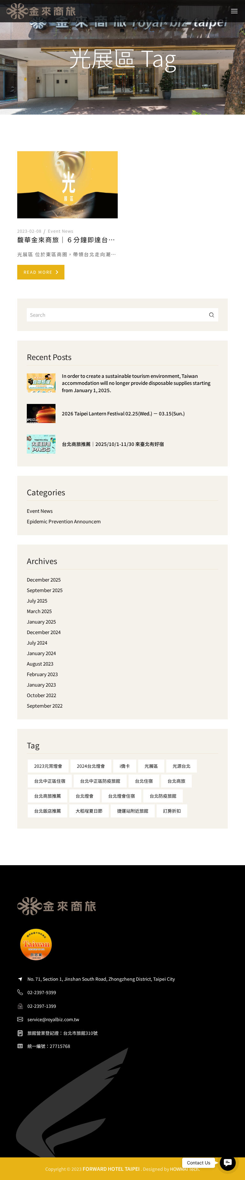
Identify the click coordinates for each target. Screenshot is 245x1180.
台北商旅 (176, 781)
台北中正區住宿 (49, 781)
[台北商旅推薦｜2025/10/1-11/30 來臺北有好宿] (41, 449)
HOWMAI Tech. (185, 1169)
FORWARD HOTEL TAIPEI (111, 1168)
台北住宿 (144, 781)
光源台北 (181, 766)
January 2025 (41, 621)
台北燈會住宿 (121, 796)
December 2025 (44, 579)
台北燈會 (84, 796)
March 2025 (39, 611)
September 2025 (45, 590)
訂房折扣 (172, 811)
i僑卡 (125, 766)
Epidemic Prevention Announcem (64, 521)
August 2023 (40, 663)
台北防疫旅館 (163, 796)
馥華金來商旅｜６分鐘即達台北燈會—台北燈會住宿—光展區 (67, 240)
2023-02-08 (29, 231)
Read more (38, 272)
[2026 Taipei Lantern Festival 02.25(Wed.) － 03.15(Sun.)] (41, 418)
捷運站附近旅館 (132, 811)
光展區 (151, 766)
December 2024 (44, 632)
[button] (228, 1163)
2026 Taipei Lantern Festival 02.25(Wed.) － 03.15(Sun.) (123, 413)
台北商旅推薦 (47, 796)
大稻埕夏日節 (89, 811)
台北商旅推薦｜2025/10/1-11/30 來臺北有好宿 (113, 444)
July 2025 (37, 600)
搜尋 (211, 315)
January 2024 (41, 653)
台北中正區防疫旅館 (100, 781)
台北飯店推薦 (47, 811)
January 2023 (41, 684)
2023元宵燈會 (48, 766)
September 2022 (45, 705)
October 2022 (41, 695)
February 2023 (42, 674)
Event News (60, 231)
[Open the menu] (234, 11)
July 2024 (37, 642)
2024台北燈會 (91, 766)
